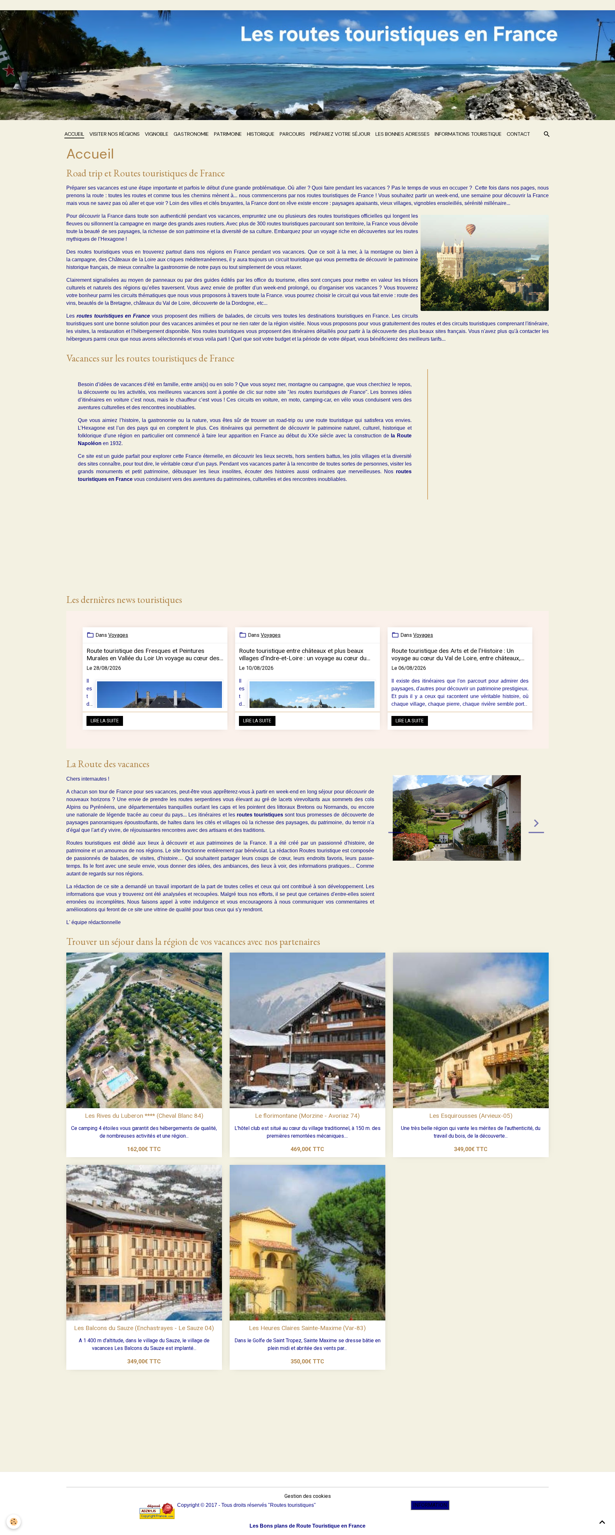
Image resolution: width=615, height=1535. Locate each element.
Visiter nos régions (114, 134)
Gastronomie (191, 134)
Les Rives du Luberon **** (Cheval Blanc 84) (144, 1115)
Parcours (292, 134)
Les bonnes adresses (402, 134)
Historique (261, 134)
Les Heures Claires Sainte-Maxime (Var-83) (307, 1328)
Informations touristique (468, 134)
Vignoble (156, 134)
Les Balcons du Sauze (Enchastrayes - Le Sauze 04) (144, 1328)
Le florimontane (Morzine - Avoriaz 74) (307, 1115)
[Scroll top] (602, 1522)
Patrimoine (228, 134)
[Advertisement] (490, 477)
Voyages (118, 635)
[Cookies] (13, 1522)
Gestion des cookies (307, 1496)
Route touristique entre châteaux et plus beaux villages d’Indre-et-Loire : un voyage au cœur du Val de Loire (302, 654)
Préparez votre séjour (340, 134)
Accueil (74, 134)
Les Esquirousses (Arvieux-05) (470, 1115)
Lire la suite (105, 720)
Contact (518, 134)
